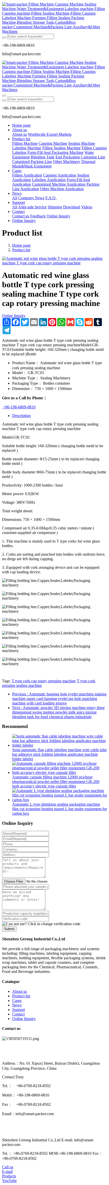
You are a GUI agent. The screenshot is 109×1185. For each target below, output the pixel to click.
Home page (21, 125)
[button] (41, 924)
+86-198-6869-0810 (18, 407)
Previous (59, 698)
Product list (21, 250)
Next (58, 712)
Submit (9, 929)
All (14, 198)
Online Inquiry (14, 316)
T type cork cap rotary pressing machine (44, 681)
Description (21, 415)
